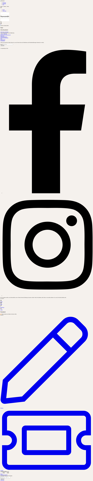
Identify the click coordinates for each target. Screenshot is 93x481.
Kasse (1, 473)
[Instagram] (48, 295)
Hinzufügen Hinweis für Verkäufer (6, 475)
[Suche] (46, 22)
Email (1, 44)
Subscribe (2, 45)
